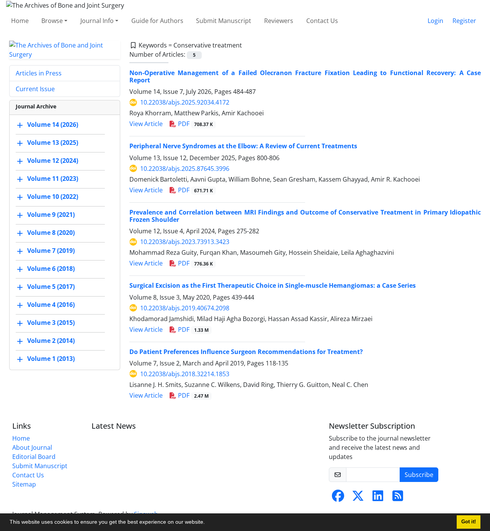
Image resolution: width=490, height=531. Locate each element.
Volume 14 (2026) (52, 124)
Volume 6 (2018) (51, 268)
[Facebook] (338, 498)
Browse (52, 20)
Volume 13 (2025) (52, 142)
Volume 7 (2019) (51, 250)
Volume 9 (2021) (51, 214)
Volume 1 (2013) (51, 358)
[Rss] (398, 498)
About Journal (32, 447)
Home (20, 20)
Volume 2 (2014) (51, 340)
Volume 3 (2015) (51, 322)
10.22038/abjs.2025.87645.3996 (184, 168)
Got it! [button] (468, 521)
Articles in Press (39, 73)
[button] (207, 523)
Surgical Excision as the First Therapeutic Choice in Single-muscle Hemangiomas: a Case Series (272, 285)
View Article (146, 124)
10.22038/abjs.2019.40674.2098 (184, 308)
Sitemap (24, 484)
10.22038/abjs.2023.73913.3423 (184, 242)
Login (435, 20)
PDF (194, 124)
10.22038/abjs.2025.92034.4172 (184, 102)
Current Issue (35, 89)
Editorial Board (34, 456)
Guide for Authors (157, 20)
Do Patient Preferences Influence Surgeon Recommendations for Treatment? (246, 351)
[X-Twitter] (358, 498)
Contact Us (322, 20)
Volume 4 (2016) (51, 304)
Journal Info (97, 20)
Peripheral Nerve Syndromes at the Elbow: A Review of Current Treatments (243, 146)
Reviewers (278, 20)
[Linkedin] (378, 498)
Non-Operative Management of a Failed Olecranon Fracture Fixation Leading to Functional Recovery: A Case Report (305, 76)
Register (464, 20)
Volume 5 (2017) (51, 286)
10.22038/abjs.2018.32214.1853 (184, 374)
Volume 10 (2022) (52, 196)
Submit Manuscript (223, 20)
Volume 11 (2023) (52, 178)
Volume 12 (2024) (52, 160)
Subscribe (419, 474)
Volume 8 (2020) (51, 232)
